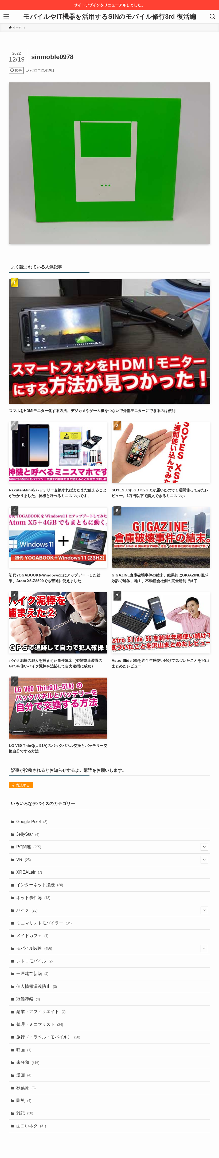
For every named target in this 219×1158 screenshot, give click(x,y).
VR (23, 859)
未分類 (27, 1062)
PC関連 (28, 846)
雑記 (24, 1113)
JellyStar (27, 834)
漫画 (23, 1075)
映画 (23, 1050)
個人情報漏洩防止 (36, 986)
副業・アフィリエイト (40, 1011)
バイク (26, 910)
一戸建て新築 (32, 973)
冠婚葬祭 (28, 999)
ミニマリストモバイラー (44, 923)
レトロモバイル (34, 961)
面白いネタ (31, 1125)
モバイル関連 (34, 948)
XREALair (29, 872)
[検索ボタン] (212, 16)
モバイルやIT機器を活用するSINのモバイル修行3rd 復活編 (109, 16)
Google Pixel (31, 821)
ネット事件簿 (33, 897)
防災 (23, 1100)
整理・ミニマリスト (39, 1024)
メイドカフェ (32, 935)
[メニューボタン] (6, 16)
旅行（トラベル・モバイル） (48, 1037)
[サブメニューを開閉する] (204, 847)
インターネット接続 (39, 884)
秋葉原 (26, 1088)
